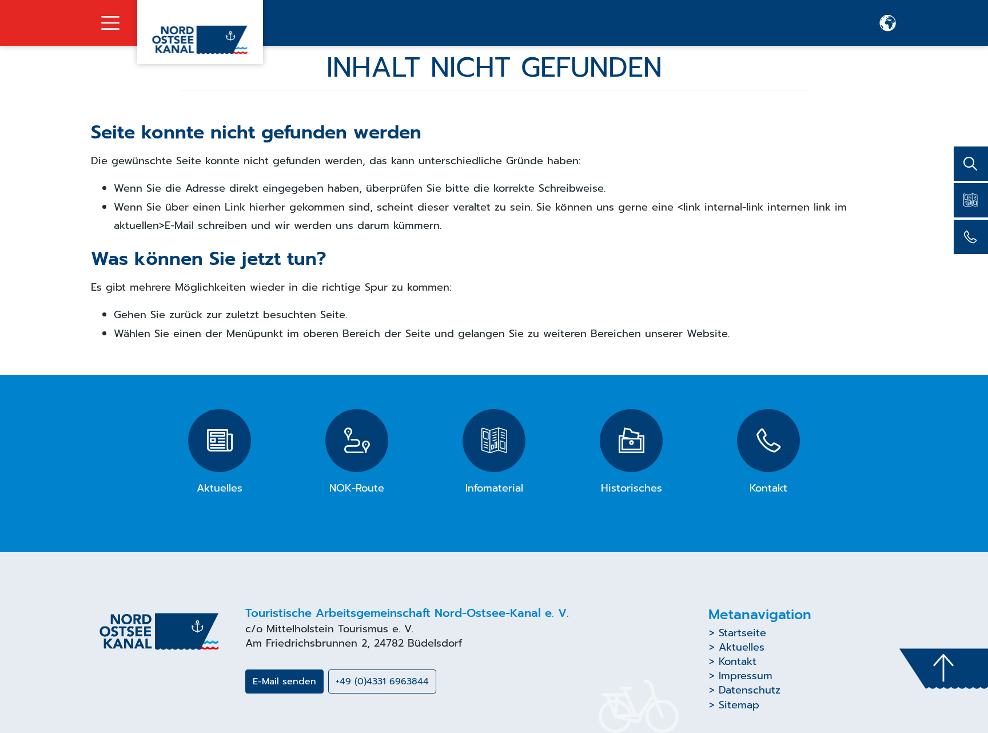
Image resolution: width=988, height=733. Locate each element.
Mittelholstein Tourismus (327, 629)
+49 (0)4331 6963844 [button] (382, 681)
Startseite (742, 633)
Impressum (745, 676)
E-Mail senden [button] (284, 681)
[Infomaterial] (971, 200)
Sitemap (739, 705)
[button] (888, 22)
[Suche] (971, 163)
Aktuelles (741, 647)
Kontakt (737, 661)
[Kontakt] (971, 237)
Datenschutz (749, 690)
